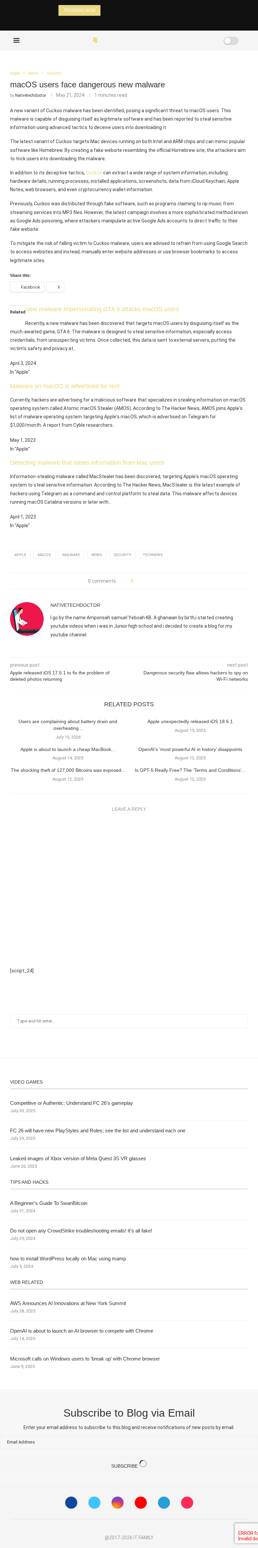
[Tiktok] (187, 1503)
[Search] (210, 40)
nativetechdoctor (30, 95)
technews (153, 555)
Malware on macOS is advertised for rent (65, 386)
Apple (20, 555)
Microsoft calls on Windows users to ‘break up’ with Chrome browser (85, 1359)
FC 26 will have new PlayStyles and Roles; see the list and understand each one (97, 1130)
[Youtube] (141, 1503)
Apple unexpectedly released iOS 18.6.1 (190, 721)
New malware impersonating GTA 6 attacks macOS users (102, 309)
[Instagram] (118, 1503)
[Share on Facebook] (140, 581)
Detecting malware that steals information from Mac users (87, 462)
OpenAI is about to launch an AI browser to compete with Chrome (81, 1331)
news (96, 555)
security (122, 555)
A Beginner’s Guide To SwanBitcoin (48, 1203)
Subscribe (125, 1466)
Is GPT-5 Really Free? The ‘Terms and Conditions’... (190, 770)
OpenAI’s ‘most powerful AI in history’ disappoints (190, 749)
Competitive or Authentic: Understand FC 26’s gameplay (71, 1103)
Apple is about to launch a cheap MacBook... (67, 749)
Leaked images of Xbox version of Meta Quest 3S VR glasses (78, 1158)
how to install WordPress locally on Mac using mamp (68, 1258)
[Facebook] (183, 40)
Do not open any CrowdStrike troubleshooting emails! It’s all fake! (81, 1230)
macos (44, 555)
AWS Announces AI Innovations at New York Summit (68, 1303)
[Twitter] (94, 1503)
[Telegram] (164, 1503)
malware (71, 555)
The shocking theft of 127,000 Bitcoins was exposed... (68, 770)
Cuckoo (94, 172)
